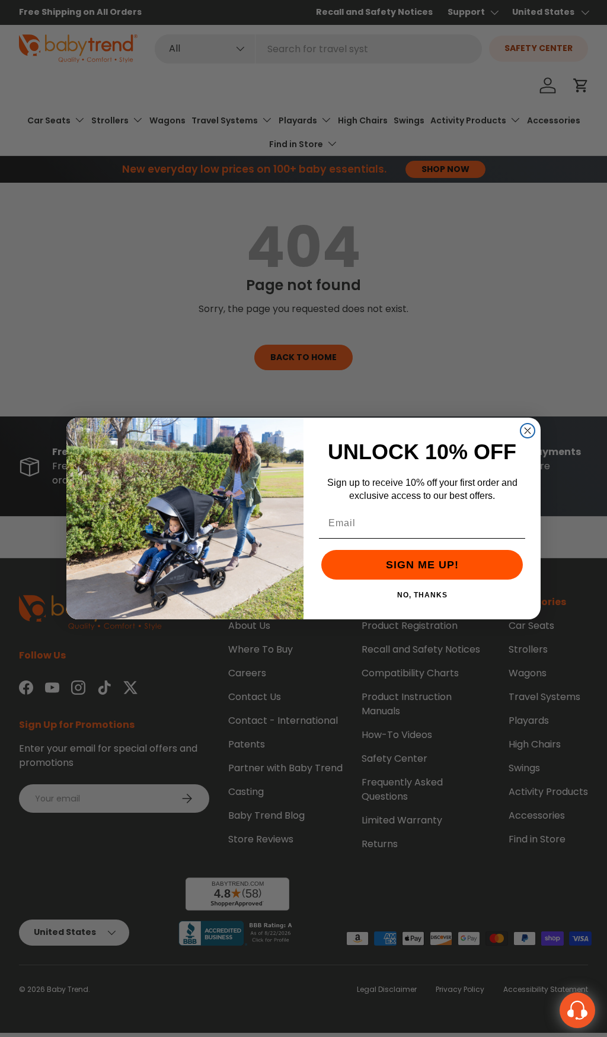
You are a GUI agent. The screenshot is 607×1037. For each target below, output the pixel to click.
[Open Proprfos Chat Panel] (577, 1010)
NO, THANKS (422, 594)
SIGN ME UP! (422, 565)
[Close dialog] (527, 431)
